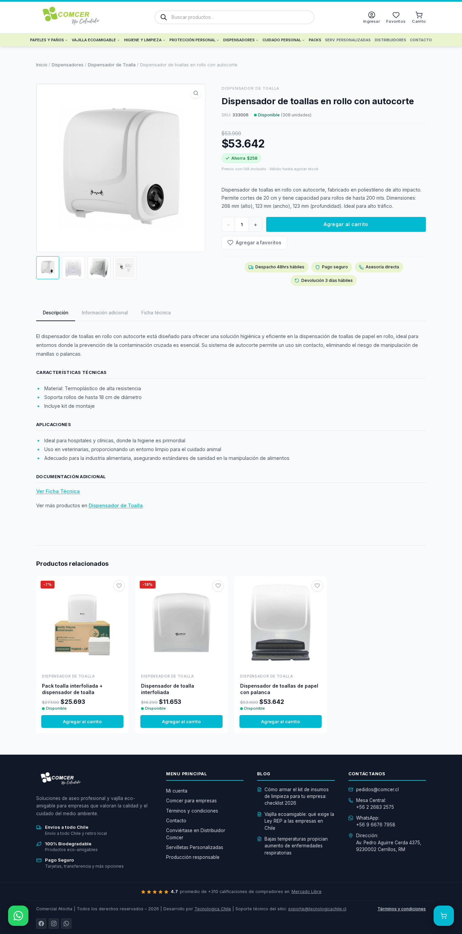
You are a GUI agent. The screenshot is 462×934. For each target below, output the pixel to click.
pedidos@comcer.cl (377, 789)
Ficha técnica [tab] (156, 312)
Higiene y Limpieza (143, 40)
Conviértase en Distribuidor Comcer (195, 834)
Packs (315, 40)
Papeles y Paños (47, 40)
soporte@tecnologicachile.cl (317, 908)
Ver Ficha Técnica (58, 491)
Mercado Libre (307, 891)
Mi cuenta (176, 791)
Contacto (421, 40)
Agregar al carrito (346, 224)
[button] (195, 93)
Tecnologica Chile (212, 908)
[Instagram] (54, 923)
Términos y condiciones (192, 811)
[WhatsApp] (66, 923)
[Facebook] (41, 923)
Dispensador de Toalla (112, 64)
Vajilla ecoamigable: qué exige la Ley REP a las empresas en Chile (299, 821)
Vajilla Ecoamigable (94, 40)
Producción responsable (193, 857)
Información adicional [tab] (105, 312)
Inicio (41, 64)
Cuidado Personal (281, 40)
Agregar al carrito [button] (82, 721)
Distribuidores (390, 40)
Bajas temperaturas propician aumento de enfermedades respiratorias (296, 845)
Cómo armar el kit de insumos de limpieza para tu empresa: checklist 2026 (296, 796)
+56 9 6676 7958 (375, 824)
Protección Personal (192, 40)
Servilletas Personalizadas (194, 847)
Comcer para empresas (191, 800)
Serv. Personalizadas (348, 40)
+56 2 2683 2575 (375, 807)
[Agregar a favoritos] (119, 586)
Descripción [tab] (55, 312)
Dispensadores (239, 40)
